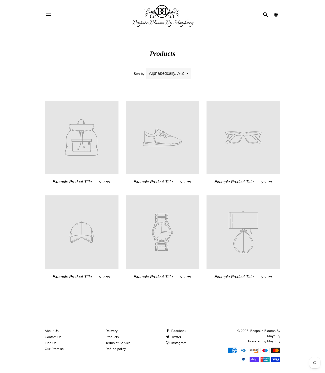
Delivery (111, 331)
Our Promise (54, 349)
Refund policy (115, 349)
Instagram (178, 343)
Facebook (178, 331)
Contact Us (53, 337)
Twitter (175, 337)
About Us (52, 331)
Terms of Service (118, 343)
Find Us (50, 343)
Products (112, 337)
